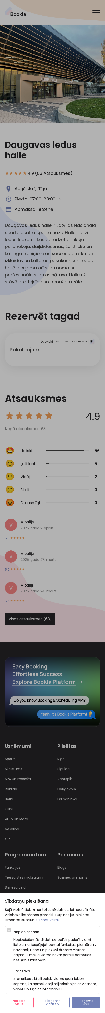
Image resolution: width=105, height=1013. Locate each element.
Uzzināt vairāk (48, 920)
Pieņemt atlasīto (53, 1002)
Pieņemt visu (86, 1002)
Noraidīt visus (20, 1002)
